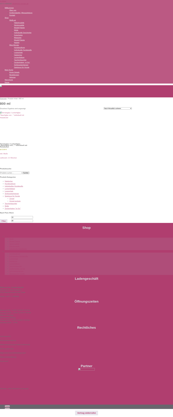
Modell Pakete (19, 28)
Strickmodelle (19, 25)
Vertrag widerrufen (86, 413)
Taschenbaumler (20, 60)
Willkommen (9, 8)
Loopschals (18, 52)
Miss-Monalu (14, 45)
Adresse (12, 77)
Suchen (25, 173)
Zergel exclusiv (15, 201)
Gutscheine (18, 35)
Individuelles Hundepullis (14, 186)
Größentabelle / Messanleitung (20, 13)
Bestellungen (14, 75)
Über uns (12, 10)
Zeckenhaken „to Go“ (22, 62)
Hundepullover (19, 47)
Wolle (16, 30)
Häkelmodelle (19, 23)
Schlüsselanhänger (21, 65)
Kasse (7, 82)
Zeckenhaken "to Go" (13, 208)
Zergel (11, 199)
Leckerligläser (19, 57)
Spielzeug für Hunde (21, 67)
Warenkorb (9, 80)
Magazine (17, 38)
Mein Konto (9, 70)
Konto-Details (14, 72)
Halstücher (18, 55)
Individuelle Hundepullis (23, 50)
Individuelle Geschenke (22, 33)
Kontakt (12, 15)
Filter (4, 221)
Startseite (3, 99)
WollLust (12, 20)
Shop (7, 18)
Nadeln (16, 42)
